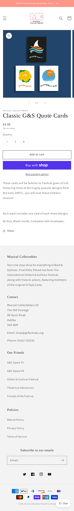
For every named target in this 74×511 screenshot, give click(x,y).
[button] (5, 18)
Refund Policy (15, 419)
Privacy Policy (15, 428)
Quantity (7, 134)
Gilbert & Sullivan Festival (22, 379)
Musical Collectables (32, 504)
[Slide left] (29, 103)
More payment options (37, 174)
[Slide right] (45, 103)
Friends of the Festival (20, 396)
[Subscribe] (63, 460)
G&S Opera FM (15, 371)
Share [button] (10, 230)
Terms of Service (17, 436)
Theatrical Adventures (20, 387)
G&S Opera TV (15, 362)
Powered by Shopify (48, 504)
